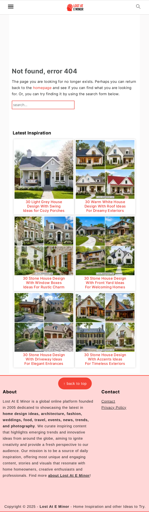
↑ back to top (75, 384)
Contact (108, 401)
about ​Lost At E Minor (69, 475)
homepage (42, 88)
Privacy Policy (113, 408)
